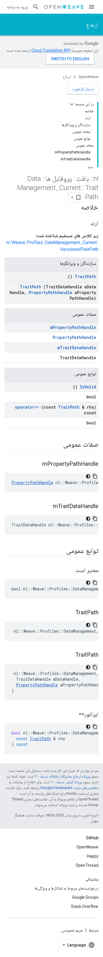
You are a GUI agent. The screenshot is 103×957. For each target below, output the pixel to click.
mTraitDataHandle (76, 347)
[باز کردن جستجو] (35, 6)
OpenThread (87, 865)
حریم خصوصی (72, 930)
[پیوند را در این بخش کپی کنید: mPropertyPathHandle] (35, 464)
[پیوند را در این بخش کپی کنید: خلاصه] (75, 207)
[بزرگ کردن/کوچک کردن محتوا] (71, 104)
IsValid (88, 386)
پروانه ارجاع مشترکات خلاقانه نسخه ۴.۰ (62, 776)
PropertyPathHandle (50, 292)
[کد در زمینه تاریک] (88, 476)
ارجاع (92, 24)
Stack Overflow (84, 906)
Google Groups (85, 897)
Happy (92, 856)
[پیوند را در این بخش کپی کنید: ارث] (84, 223)
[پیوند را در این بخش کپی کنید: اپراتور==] (71, 714)
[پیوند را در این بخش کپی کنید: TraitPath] (68, 613)
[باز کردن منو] (91, 7)
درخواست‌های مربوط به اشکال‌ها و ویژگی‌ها (66, 888)
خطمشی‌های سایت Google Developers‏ (69, 788)
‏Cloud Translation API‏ (50, 50)
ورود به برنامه (17, 7)
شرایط (93, 930)
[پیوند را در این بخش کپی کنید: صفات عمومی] (56, 444)
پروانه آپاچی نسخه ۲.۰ (66, 782)
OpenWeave (88, 77)
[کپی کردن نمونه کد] (95, 476)
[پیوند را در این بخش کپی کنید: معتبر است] (68, 570)
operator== (27, 407)
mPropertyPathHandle (73, 327)
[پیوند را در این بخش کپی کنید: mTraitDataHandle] (46, 506)
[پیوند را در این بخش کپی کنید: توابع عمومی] (58, 551)
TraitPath (85, 276)
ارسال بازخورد (83, 89)
